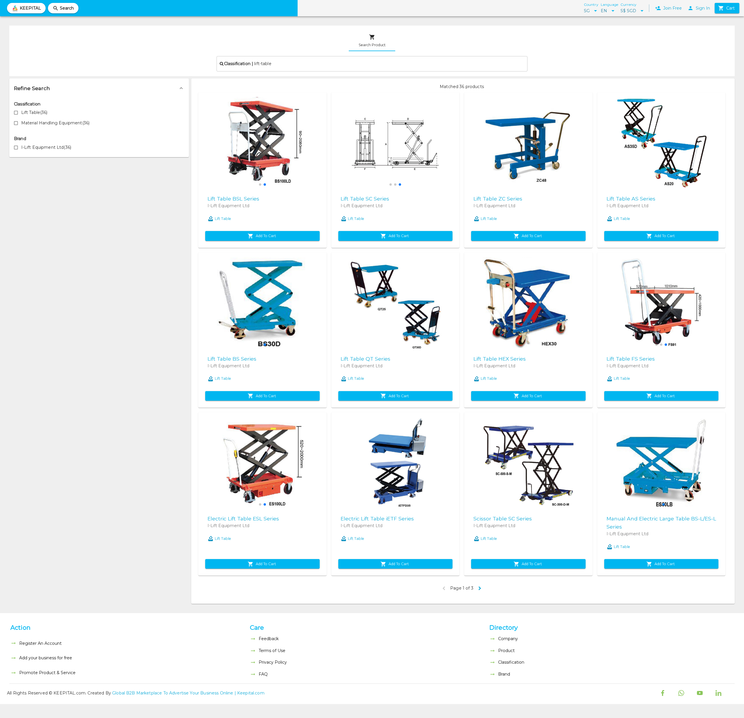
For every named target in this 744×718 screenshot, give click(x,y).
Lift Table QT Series (365, 359)
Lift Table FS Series (631, 359)
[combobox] (372, 63)
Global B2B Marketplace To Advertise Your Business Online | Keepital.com (188, 693)
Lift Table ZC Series (497, 199)
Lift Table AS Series (631, 199)
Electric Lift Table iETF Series (377, 518)
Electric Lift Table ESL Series (243, 518)
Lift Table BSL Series (233, 199)
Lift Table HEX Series (499, 359)
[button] (99, 88)
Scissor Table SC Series (502, 518)
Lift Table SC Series (365, 199)
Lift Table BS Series (232, 359)
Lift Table (223, 218)
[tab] (372, 40)
